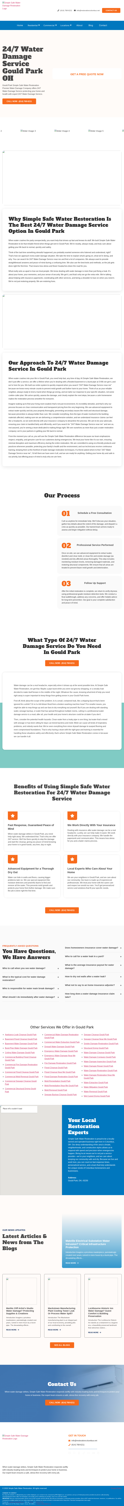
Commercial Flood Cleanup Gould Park (22, 1072)
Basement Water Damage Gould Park (21, 1044)
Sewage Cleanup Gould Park (96, 1035)
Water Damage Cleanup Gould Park (99, 1053)
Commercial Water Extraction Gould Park (62, 1042)
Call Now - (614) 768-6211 (62, 663)
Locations (66, 25)
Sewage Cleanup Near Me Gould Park (100, 1039)
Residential (34, 25)
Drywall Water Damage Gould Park (59, 1047)
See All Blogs (62, 1345)
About (79, 25)
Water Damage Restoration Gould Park (100, 1071)
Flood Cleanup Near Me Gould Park (59, 1072)
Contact (103, 25)
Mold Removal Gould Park (55, 1090)
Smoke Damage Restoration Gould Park (101, 1044)
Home (20, 25)
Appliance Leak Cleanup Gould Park (20, 1035)
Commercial (50, 25)
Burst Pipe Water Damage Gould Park (21, 1048)
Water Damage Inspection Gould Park (100, 1062)
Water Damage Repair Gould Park (98, 1066)
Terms (31, 1502)
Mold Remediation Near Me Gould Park (61, 1086)
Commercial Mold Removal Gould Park (22, 1077)
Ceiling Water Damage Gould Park (20, 1053)
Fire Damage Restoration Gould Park (60, 1063)
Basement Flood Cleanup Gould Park (21, 1039)
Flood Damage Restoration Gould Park (61, 1077)
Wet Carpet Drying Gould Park (97, 1096)
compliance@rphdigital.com (16, 1502)
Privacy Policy (116, 1488)
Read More (71, 1263)
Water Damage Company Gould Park (100, 1057)
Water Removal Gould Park (95, 1092)
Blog (91, 25)
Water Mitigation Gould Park (96, 1087)
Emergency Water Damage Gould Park (61, 1051)
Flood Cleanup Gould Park (55, 1068)
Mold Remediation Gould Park (57, 1081)
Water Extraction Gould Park (96, 1083)
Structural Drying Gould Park (96, 1048)
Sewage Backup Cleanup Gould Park (60, 1095)
